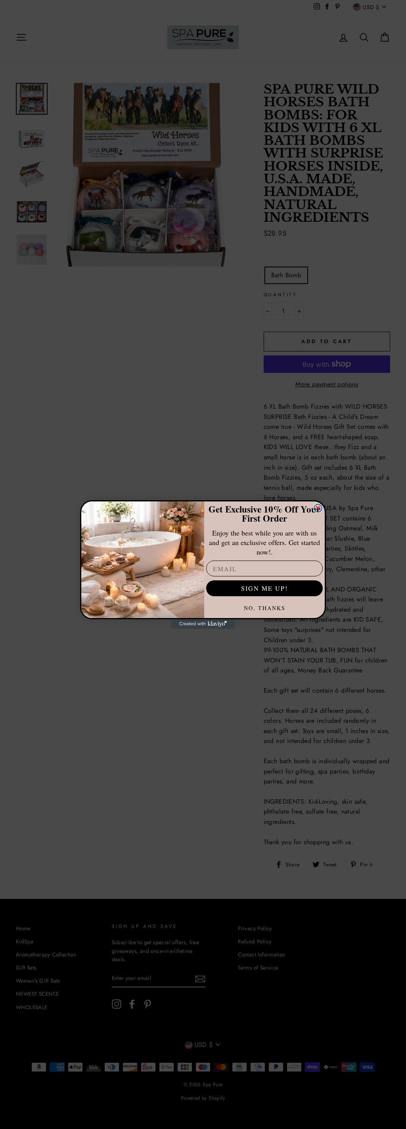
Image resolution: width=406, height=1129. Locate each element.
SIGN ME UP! (264, 588)
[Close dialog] (318, 508)
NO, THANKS (264, 608)
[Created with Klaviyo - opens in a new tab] (203, 624)
